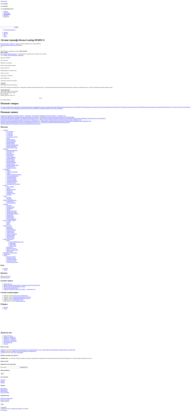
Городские (9, 153)
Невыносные (10, 228)
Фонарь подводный (12, 211)
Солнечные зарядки (12, 259)
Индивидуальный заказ (7, 398)
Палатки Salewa (11, 143)
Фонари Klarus (10, 217)
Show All (6, 344)
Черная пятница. (8, 284)
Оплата (2, 381)
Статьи (5, 269)
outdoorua (3, 349)
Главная (6, 11)
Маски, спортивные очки (10, 200)
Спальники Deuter (11, 177)
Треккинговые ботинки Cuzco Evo (22, 297)
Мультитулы (10, 247)
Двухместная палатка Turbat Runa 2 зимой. (14, 286)
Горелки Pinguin (11, 238)
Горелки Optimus (11, 235)
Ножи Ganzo (13, 246)
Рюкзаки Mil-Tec (11, 166)
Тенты (8, 138)
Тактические (10, 208)
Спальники (6, 169)
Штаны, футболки (11, 189)
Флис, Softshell (10, 186)
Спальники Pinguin (11, 180)
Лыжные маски (10, 201)
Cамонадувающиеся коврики (14, 174)
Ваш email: (3, 367)
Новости (6, 268)
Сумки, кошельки (11, 157)
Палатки (6, 130)
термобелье (20, 55)
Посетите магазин (5, 277)
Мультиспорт (10, 155)
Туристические (10, 154)
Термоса (9, 221)
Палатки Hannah (11, 142)
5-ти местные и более (12, 137)
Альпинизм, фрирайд (12, 150)
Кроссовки (9, 198)
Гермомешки (7, 254)
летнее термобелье (12, 55)
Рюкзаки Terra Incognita (12, 165)
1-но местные (10, 131)
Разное (5, 255)
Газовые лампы (10, 232)
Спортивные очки (11, 202)
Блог (5, 35)
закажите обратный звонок (10, 54)
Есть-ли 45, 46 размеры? (17, 352)
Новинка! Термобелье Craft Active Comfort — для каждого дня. (19, 289)
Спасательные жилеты (12, 262)
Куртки (8, 188)
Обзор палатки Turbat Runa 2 (11, 288)
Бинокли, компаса (11, 256)
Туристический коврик (12, 176)
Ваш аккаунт (4, 388)
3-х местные (10, 134)
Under (8, 335)
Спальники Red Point (12, 181)
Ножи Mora (12, 243)
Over (8, 342)
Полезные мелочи (11, 258)
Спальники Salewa (11, 182)
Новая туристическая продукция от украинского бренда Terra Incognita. (22, 285)
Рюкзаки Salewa (11, 163)
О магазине (6, 12)
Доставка (3, 380)
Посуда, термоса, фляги (10, 220)
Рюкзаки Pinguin (11, 161)
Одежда (6, 185)
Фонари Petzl (10, 215)
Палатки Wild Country (12, 147)
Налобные (9, 205)
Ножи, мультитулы (8, 239)
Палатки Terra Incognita (12, 145)
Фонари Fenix (10, 216)
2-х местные (10, 132)
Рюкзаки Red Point (11, 162)
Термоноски (10, 192)
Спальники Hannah (11, 178)
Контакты (6, 15)
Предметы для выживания (10, 252)
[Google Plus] (1, 374)
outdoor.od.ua (4, 1)
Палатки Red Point (11, 141)
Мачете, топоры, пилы (12, 250)
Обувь (5, 196)
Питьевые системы (11, 167)
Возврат (3, 382)
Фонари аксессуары (12, 212)
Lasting (5, 55)
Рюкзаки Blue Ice (11, 158)
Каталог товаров (5, 392)
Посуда (8, 224)
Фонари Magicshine (11, 219)
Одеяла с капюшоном (12, 172)
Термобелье (9, 190)
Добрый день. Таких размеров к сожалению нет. (24, 351)
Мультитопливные (11, 229)
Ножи (8, 240)
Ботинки (9, 197)
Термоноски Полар (18, 299)
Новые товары (4, 399)
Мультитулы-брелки (12, 248)
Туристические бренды (9, 29)
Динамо (9, 209)
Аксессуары (10, 251)
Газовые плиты (10, 231)
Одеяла (8, 173)
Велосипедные (10, 151)
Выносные (9, 227)
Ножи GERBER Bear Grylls (16, 242)
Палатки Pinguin (11, 139)
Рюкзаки (6, 149)
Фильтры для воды (11, 260)
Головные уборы (11, 193)
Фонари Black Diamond (12, 213)
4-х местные (10, 135)
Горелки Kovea (10, 236)
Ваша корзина (4, 389)
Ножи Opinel (13, 244)
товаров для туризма (16, 408)
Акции (5, 36)
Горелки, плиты (8, 225)
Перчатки (9, 194)
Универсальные (11, 207)
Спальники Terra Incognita (13, 184)
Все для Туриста (5, 43)
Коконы (9, 170)
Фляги (8, 223)
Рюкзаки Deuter (10, 159)
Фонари (6, 204)
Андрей (3, 352)
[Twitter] (3, 374)
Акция (17, 43)
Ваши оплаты (4, 391)
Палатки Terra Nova (12, 146)
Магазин (6, 33)
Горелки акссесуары (12, 233)
